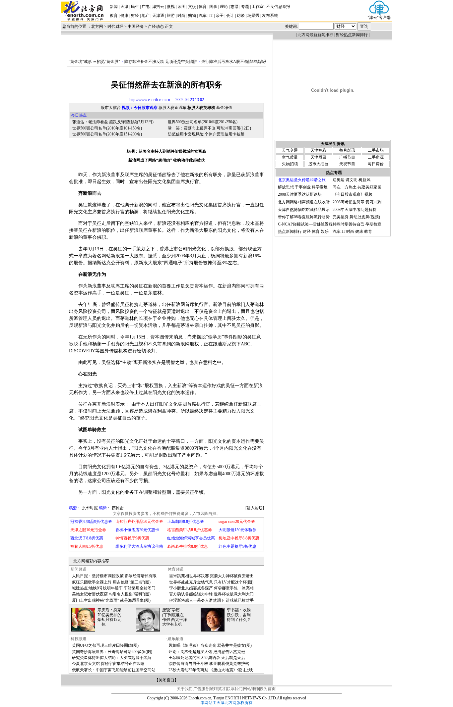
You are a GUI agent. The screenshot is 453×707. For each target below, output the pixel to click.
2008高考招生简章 (348, 202)
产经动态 (156, 26)
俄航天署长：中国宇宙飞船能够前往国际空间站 (114, 670)
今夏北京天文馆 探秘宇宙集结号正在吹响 (108, 663)
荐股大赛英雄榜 (201, 107)
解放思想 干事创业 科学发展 (303, 187)
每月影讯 (347, 150)
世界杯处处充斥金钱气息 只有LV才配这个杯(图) (211, 582)
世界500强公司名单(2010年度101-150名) (107, 128)
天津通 (158, 15)
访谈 (241, 15)
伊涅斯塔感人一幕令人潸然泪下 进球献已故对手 (211, 600)
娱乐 (325, 231)
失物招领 (290, 164)
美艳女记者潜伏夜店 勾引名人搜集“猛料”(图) (111, 594)
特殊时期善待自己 (348, 224)
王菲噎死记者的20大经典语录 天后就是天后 (206, 657)
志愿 (234, 6)
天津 (124, 6)
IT (211, 15)
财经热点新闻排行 (352, 34)
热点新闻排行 (290, 231)
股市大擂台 (111, 107)
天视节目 (347, 164)
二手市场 (376, 150)
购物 (192, 15)
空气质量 (290, 157)
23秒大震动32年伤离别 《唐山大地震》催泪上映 (210, 670)
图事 (213, 6)
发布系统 (270, 15)
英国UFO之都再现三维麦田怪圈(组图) (105, 645)
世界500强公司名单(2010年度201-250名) (202, 122)
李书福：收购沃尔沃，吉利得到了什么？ (239, 615)
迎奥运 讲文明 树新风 (351, 179)
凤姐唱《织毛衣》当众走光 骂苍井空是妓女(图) (210, 645)
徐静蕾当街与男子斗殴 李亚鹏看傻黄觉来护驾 (208, 663)
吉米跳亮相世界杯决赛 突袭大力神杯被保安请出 (211, 576)
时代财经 (115, 26)
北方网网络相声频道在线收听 (304, 202)
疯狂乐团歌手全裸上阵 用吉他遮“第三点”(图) (111, 582)
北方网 (97, 26)
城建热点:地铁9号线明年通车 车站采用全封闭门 (114, 588)
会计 (230, 15)
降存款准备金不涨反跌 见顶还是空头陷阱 (152, 61)
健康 (124, 15)
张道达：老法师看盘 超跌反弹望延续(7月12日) (113, 122)
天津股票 (318, 157)
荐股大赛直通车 (172, 107)
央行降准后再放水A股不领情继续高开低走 (230, 61)
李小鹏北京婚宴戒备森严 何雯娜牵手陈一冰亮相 (211, 588)
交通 (294, 150)
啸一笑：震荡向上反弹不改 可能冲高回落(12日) (209, 128)
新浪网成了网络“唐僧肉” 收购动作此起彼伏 (166, 160)
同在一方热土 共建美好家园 (357, 187)
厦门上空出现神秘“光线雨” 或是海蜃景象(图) (111, 600)
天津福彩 (318, 150)
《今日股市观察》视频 (352, 194)
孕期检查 (373, 224)
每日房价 (376, 164)
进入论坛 (255, 508)
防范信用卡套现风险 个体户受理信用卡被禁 (206, 134)
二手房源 (376, 157)
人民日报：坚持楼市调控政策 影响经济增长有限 (114, 576)
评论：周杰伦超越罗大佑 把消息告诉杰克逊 (206, 651)
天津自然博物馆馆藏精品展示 (304, 209)
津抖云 (158, 6)
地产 (146, 15)
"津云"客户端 (379, 17)
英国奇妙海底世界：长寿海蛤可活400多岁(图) (112, 651)
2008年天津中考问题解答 (354, 209)
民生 (135, 6)
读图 (181, 6)
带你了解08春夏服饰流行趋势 (304, 217)
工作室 (258, 6)
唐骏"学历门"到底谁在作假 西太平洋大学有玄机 (174, 617)
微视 (171, 6)
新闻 (114, 6)
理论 (224, 6)
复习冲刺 (373, 202)
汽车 (203, 15)
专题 (245, 6)
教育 (114, 15)
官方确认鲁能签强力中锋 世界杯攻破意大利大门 (211, 594)
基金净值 (224, 107)
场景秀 (253, 15)
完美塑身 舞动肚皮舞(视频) (356, 217)
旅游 (171, 15)
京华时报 (90, 508)
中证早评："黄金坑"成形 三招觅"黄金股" (75, 61)
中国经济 (136, 26)
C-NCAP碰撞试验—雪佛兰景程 (305, 224)
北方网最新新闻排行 (315, 34)
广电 (146, 6)
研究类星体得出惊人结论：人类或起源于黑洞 (112, 657)
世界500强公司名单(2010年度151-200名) (107, 134)
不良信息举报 (278, 6)
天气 (286, 150)
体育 (203, 6)
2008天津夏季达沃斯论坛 (300, 194)
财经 (135, 15)
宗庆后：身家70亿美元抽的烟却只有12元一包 (109, 617)
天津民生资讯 (333, 143)
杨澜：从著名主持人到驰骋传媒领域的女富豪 (166, 151)
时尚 (181, 15)
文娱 (192, 6)
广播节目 (347, 157)
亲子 (220, 15)
